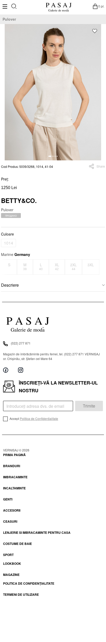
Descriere (10, 285)
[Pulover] (53, 92)
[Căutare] (14, 5)
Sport (8, 554)
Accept (33, 418)
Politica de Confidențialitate (39, 418)
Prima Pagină (14, 454)
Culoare (7, 234)
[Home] (58, 6)
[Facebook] (5, 370)
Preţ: (5, 179)
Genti (7, 499)
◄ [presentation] (4, 267)
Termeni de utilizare (21, 594)
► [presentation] (101, 267)
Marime (15, 254)
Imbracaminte (15, 477)
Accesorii (11, 510)
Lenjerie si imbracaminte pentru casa (36, 532)
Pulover (9, 19)
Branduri (11, 466)
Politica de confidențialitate (28, 583)
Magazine (11, 574)
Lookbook (12, 563)
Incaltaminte (14, 488)
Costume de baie (17, 543)
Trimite (89, 406)
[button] (49, 156)
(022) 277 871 (21, 343)
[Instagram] (20, 370)
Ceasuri (10, 521)
